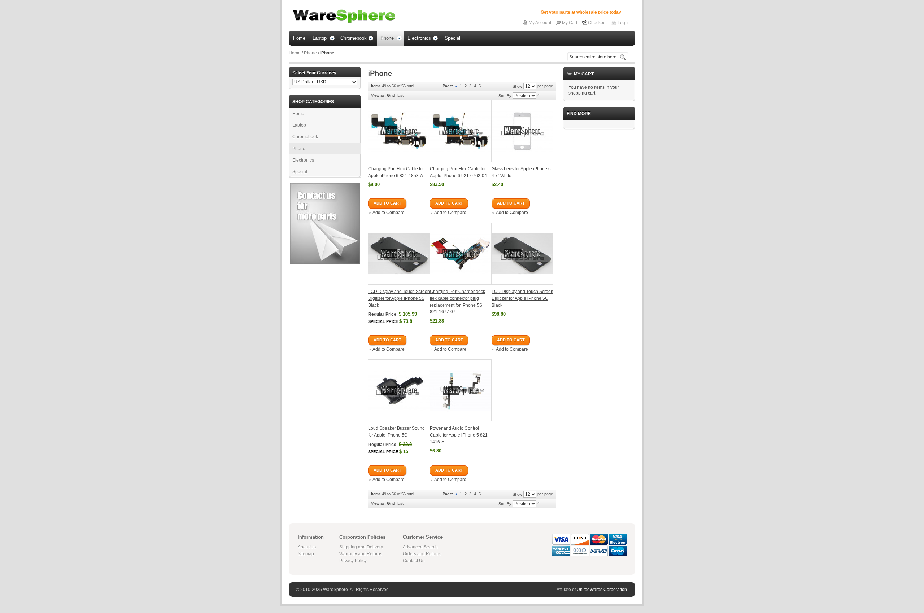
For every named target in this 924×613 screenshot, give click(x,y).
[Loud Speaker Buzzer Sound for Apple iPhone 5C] (399, 390)
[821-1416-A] (461, 390)
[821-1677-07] (461, 254)
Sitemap (306, 553)
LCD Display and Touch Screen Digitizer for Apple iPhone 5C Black (522, 298)
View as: (378, 95)
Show (517, 86)
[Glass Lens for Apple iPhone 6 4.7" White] (522, 131)
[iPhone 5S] (399, 254)
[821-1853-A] (399, 131)
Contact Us (413, 560)
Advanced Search (420, 546)
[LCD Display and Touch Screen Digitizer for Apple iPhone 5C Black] (522, 254)
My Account (540, 22)
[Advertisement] (599, 243)
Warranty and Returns (360, 553)
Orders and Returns (422, 553)
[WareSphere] (344, 16)
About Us (307, 546)
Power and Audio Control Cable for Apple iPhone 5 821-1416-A (459, 435)
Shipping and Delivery (361, 546)
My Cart (569, 22)
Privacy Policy (353, 560)
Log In (624, 22)
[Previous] (456, 86)
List (400, 95)
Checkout (597, 22)
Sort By (504, 95)
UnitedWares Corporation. (602, 589)
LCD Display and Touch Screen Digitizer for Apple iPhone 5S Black (399, 298)
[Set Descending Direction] (538, 95)
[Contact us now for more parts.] (325, 185)
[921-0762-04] (461, 131)
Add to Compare (388, 212)
